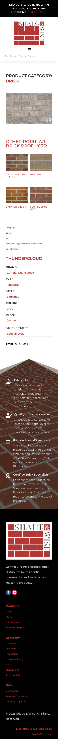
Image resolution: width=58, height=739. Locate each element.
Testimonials (13, 675)
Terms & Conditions (17, 696)
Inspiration (12, 654)
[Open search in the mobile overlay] (28, 56)
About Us (11, 643)
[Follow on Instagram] (14, 592)
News (9, 664)
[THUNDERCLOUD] (29, 123)
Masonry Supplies (16, 627)
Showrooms (12, 669)
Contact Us (12, 690)
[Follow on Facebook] (8, 592)
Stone (9, 617)
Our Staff (11, 648)
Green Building (14, 659)
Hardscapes (12, 622)
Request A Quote (15, 701)
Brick (12, 81)
